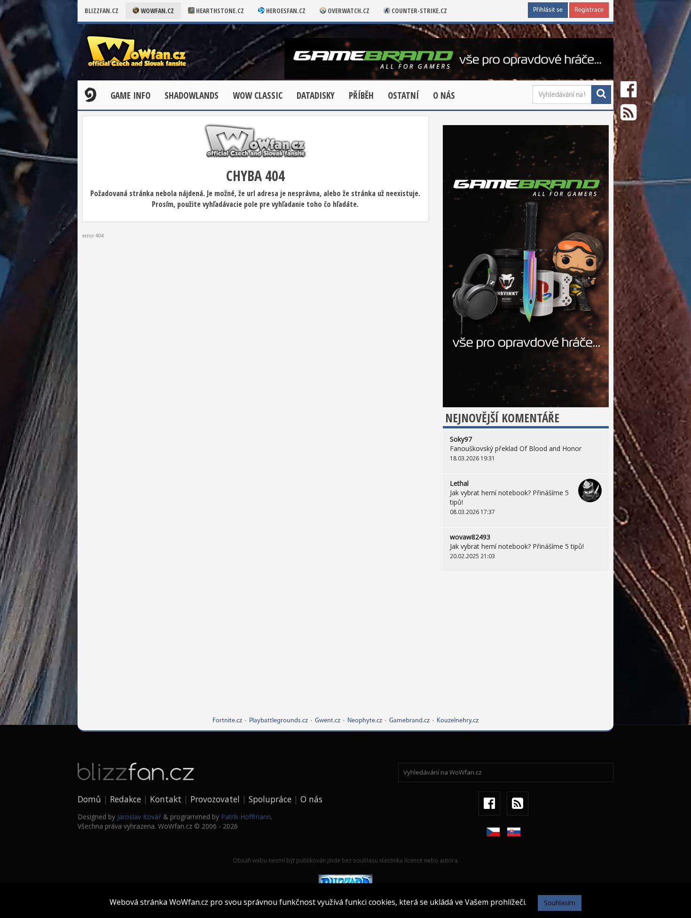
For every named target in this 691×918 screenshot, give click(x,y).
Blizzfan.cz (101, 10)
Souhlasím (559, 902)
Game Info (130, 95)
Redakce (125, 799)
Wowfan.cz (156, 10)
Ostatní (403, 95)
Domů (89, 799)
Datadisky (316, 95)
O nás (444, 95)
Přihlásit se (548, 10)
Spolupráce (270, 799)
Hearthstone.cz (219, 10)
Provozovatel (215, 799)
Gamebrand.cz (409, 720)
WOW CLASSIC (258, 95)
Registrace (589, 10)
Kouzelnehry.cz (458, 720)
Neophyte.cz (364, 720)
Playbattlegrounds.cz (278, 720)
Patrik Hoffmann (246, 816)
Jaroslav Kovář (139, 816)
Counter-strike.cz (418, 10)
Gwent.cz (327, 720)
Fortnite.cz (227, 720)
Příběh (361, 95)
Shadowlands (192, 95)
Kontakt (165, 799)
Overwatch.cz (347, 10)
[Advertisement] (526, 650)
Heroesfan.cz (285, 10)
